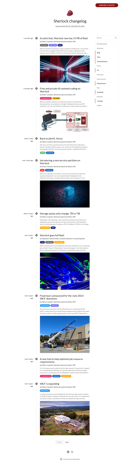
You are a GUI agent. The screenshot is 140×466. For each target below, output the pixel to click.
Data (98, 57)
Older (67, 442)
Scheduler (100, 92)
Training (99, 101)
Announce (100, 48)
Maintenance (101, 83)
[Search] (115, 38)
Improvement (101, 79)
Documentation (102, 61)
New (98, 88)
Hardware (100, 75)
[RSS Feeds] (72, 452)
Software (100, 97)
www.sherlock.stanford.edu (70, 26)
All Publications (102, 44)
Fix (98, 70)
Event (99, 66)
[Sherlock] (70, 13)
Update (99, 105)
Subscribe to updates (106, 5)
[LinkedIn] (69, 452)
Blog (98, 53)
